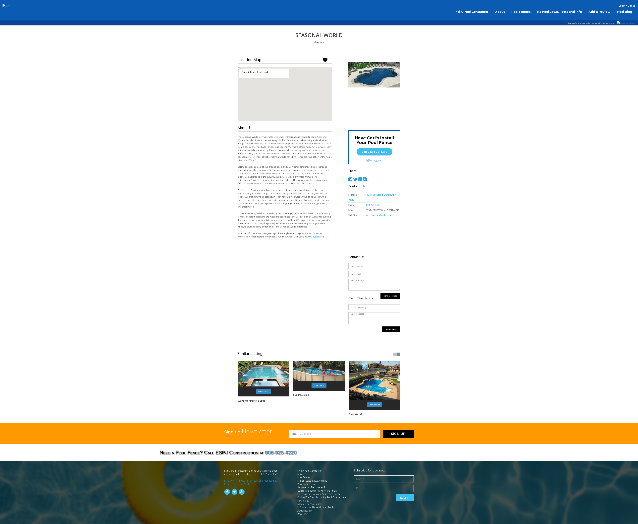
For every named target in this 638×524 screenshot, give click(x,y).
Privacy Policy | (246, 480)
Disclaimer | (231, 480)
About (300, 474)
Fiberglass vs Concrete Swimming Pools (318, 494)
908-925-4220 (281, 452)
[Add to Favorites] (326, 59)
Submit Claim (391, 329)
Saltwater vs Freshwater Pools (313, 487)
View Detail (263, 391)
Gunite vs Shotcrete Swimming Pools (317, 490)
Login (622, 5)
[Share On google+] (365, 179)
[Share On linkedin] (360, 179)
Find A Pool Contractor (309, 470)
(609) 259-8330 (372, 205)
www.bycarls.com (315, 236)
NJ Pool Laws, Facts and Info (312, 480)
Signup (632, 5)
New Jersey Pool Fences (309, 504)
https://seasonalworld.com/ (379, 215)
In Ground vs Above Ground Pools (315, 507)
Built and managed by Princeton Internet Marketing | (250, 482)
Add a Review (304, 510)
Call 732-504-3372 (374, 151)
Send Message (390, 296)
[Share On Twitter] (355, 179)
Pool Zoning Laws (306, 484)
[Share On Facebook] (350, 179)
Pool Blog (302, 514)
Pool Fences (303, 477)
